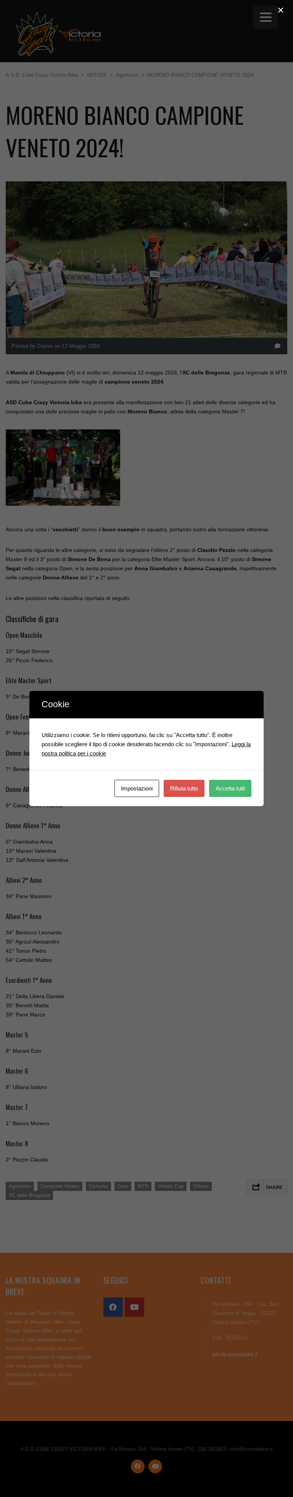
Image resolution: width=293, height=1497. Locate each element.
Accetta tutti (230, 788)
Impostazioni (137, 788)
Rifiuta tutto (184, 788)
